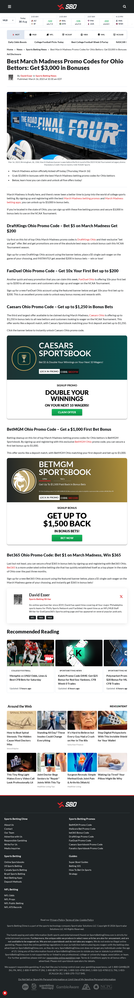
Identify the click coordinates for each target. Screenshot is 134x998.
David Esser (26, 75)
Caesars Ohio (96, 315)
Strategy (73, 873)
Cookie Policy (87, 919)
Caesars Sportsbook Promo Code (85, 844)
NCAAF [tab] (68, 34)
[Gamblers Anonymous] (86, 987)
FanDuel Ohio (86, 279)
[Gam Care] (34, 987)
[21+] (25, 987)
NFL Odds (9, 895)
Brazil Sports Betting (14, 873)
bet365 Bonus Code (79, 832)
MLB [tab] (34, 34)
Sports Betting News (36, 49)
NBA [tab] (86, 34)
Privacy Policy (57, 919)
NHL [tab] (103, 34)
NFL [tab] (51, 34)
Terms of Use (72, 919)
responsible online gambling (60, 957)
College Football (21, 670)
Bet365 (11, 567)
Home (10, 49)
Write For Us (10, 844)
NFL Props (9, 899)
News (19, 49)
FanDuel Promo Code (80, 840)
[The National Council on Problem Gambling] (102, 987)
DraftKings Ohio (86, 239)
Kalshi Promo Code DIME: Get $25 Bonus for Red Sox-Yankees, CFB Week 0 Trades (78, 679)
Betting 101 (75, 866)
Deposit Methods (13, 881)
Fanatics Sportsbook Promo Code (86, 848)
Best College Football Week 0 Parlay (89, 42)
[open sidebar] (9, 6)
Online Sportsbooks (14, 862)
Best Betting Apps (13, 877)
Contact (8, 828)
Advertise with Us (13, 836)
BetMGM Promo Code (80, 824)
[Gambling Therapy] (46, 987)
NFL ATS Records (13, 907)
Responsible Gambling (15, 840)
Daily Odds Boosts (17, 42)
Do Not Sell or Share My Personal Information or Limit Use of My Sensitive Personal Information (67, 979)
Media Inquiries (12, 848)
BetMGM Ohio (83, 441)
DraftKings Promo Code (81, 836)
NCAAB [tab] (119, 34)
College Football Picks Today (49, 42)
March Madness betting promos (82, 198)
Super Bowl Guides (78, 862)
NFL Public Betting (13, 903)
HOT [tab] (16, 36)
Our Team (9, 832)
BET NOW (67, 538)
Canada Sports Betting (15, 869)
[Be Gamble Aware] (67, 986)
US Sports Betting (13, 866)
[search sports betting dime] (124, 6)
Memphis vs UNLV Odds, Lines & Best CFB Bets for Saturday (28, 677)
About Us (9, 824)
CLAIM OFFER (67, 412)
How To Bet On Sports (80, 869)
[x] (121, 596)
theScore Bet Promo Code (82, 828)
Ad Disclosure (14, 54)
